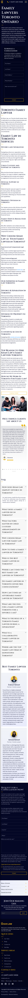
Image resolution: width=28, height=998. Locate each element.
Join (23, 913)
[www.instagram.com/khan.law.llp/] (9, 983)
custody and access (15, 337)
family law (20, 269)
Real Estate (7, 955)
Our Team (6, 938)
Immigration (7, 963)
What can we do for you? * (8, 839)
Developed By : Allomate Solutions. (9, 994)
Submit (14, 100)
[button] (3, 469)
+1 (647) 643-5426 (16, 2)
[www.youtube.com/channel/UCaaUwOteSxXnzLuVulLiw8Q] (13, 983)
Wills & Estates (8, 961)
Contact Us (7, 944)
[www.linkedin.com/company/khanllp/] (6, 983)
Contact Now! (14, 393)
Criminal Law (7, 966)
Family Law (7, 958)
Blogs (5, 941)
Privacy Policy (4, 991)
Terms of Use (13, 991)
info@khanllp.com (5, 978)
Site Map (6, 947)
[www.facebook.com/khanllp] (2, 983)
